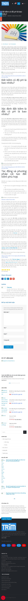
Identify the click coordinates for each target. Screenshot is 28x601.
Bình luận (6, 312)
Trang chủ (4, 15)
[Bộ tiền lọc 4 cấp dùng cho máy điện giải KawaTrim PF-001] (4, 393)
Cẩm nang (6, 442)
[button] (8, 383)
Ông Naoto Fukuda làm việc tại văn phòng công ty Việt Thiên (16, 493)
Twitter (5, 279)
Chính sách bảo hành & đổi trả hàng (8, 582)
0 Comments (13, 44)
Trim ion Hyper (16, 259)
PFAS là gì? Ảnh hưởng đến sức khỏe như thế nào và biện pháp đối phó (15, 460)
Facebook (2, 279)
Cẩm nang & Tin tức (7, 439)
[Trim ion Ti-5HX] (4, 418)
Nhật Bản (15, 233)
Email (14, 279)
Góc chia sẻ (5, 44)
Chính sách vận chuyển (6, 586)
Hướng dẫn (5, 450)
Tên (5, 327)
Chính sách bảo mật (5, 580)
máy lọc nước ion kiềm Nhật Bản (9, 248)
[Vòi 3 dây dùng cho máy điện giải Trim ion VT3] (4, 410)
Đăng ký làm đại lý (5, 577)
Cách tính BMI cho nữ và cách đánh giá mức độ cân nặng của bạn (13, 375)
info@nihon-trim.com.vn (10, 563)
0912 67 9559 (8, 561)
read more (3, 380)
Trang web (6, 340)
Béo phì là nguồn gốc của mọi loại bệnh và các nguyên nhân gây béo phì (16, 486)
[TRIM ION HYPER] (4, 425)
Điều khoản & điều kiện (6, 578)
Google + (11, 279)
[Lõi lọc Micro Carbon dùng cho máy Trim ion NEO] (4, 401)
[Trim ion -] (5, 3)
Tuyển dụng (5, 453)
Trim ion (9, 287)
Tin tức (5, 445)
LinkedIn (8, 279)
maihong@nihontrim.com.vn (11, 570)
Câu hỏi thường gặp (5, 587)
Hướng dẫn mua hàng (5, 584)
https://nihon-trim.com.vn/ (11, 262)
